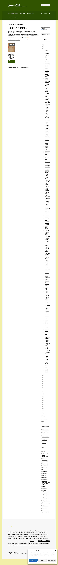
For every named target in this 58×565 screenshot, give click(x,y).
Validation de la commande (13, 13)
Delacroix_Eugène (37, 532)
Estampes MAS (14, 5)
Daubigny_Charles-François (27, 532)
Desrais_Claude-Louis (30, 534)
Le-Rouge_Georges (44, 538)
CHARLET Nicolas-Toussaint (47, 189)
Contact (43, 486)
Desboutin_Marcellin (11, 534)
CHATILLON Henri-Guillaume (47, 220)
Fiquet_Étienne (10, 536)
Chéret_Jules (18, 532)
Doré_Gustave (35, 534)
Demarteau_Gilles (43, 532)
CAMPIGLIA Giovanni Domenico (47, 56)
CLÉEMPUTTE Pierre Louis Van (47, 254)
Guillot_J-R (37, 536)
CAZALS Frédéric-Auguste (46, 143)
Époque (43, 415)
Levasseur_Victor (11, 540)
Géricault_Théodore (43, 536)
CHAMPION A (47, 167)
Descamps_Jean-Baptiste (20, 534)
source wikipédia (26, 37)
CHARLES (46, 186)
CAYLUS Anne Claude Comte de (47, 139)
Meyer (32, 541)
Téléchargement (45, 419)
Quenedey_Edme (26, 543)
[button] (55, 550)
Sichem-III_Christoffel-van (17, 545)
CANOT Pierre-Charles (46, 67)
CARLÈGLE (47, 93)
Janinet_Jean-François (19, 538)
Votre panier (44, 508)
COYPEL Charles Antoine (46, 356)
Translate (45, 29)
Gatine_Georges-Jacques (24, 536)
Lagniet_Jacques (28, 538)
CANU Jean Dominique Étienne (47, 71)
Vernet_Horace (36, 544)
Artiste (14, 24)
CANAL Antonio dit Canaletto (47, 60)
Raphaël (37, 543)
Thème (43, 421)
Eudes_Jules (46, 534)
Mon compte (22, 13)
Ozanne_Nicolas (11, 543)
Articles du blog (30, 13)
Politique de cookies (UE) (13, 17)
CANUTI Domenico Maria (47, 75)
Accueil (10, 24)
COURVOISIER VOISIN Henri (47, 344)
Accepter (33, 560)
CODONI (46, 279)
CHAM (46, 159)
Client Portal (44, 458)
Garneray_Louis (16, 536)
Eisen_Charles (41, 534)
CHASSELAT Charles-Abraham (47, 205)
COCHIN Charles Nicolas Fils (47, 272)
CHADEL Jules (47, 151)
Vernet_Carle (30, 545)
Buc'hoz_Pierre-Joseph (31, 530)
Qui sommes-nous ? (46, 503)
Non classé (44, 417)
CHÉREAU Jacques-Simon (47, 233)
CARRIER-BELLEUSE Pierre (47, 117)
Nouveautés (44, 490)
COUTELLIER (47, 350)
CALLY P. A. (47, 53)
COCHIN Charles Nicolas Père (47, 276)
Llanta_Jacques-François (20, 541)
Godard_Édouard (32, 536)
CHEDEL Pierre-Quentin (46, 227)
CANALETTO (47, 63)
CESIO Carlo (47, 149)
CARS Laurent (47, 120)
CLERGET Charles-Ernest (46, 261)
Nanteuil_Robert (44, 541)
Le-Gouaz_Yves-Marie (35, 538)
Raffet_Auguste (33, 543)
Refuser (42, 560)
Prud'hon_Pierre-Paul (17, 543)
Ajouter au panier (11, 61)
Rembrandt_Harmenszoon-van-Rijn (44, 543)
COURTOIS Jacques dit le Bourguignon (47, 337)
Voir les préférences (52, 560)
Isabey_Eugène (10, 538)
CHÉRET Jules (47, 236)
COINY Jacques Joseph (46, 288)
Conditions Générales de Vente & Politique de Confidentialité (19, 553)
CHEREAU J (47, 230)
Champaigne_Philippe (12, 532)
